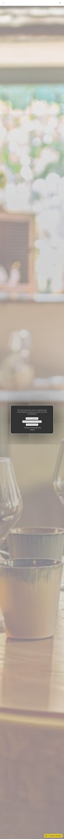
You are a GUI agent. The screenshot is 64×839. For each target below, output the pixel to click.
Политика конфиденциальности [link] (32, 427)
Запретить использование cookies (32, 421)
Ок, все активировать (32, 418)
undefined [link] (32, 429)
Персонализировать (32, 424)
